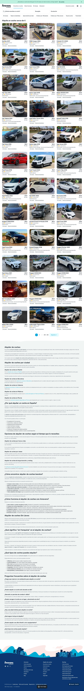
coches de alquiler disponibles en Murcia (20, 400)
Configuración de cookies (41, 684)
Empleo (25, 673)
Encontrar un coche (18, 6)
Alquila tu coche (46, 669)
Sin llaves (45, 671)
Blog (25, 675)
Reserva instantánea (15, 15)
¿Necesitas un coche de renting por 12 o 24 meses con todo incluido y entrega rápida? (41, 1)
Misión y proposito (28, 666)
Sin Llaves (35, 6)
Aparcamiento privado (28, 15)
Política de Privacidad (23, 684)
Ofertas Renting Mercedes (67, 675)
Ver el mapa (43, 686)
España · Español (75, 684)
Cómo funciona (28, 6)
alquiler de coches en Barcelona (24, 381)
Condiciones (15, 684)
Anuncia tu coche (70, 6)
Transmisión (78, 15)
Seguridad (45, 675)
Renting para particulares (67, 666)
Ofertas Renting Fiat (66, 668)
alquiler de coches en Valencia (13, 387)
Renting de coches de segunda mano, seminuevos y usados (70, 678)
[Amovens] (6, 6)
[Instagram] (8, 666)
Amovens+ (42, 6)
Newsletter (26, 671)
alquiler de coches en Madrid (14, 372)
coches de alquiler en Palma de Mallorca (34, 393)
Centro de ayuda (27, 664)
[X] (10, 666)
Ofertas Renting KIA (66, 673)
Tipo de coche (69, 15)
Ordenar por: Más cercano (57, 15)
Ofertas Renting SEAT (67, 669)
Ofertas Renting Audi (66, 671)
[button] (82, 1)
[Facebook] (5, 666)
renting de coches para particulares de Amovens (17, 467)
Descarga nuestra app (28, 669)
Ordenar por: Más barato (42, 15)
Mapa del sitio (32, 684)
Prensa (25, 668)
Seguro (44, 673)
